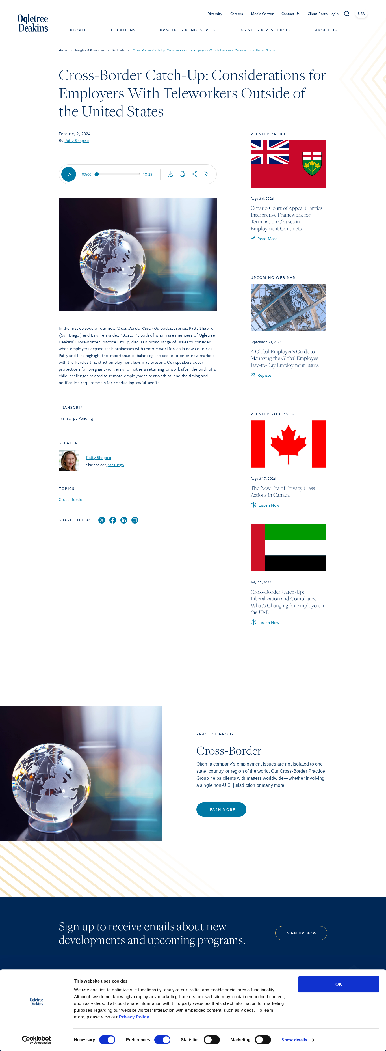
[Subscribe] (206, 174)
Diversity (214, 13)
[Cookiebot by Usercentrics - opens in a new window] (36, 1040)
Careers (236, 13)
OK (338, 984)
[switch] (162, 1039)
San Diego (116, 465)
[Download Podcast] (170, 174)
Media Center (262, 13)
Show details (294, 1039)
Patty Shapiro (76, 140)
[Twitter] (101, 520)
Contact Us (290, 13)
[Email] (134, 520)
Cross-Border (71, 499)
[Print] (182, 174)
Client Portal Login (323, 13)
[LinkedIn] (123, 520)
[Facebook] (112, 520)
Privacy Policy (134, 1017)
